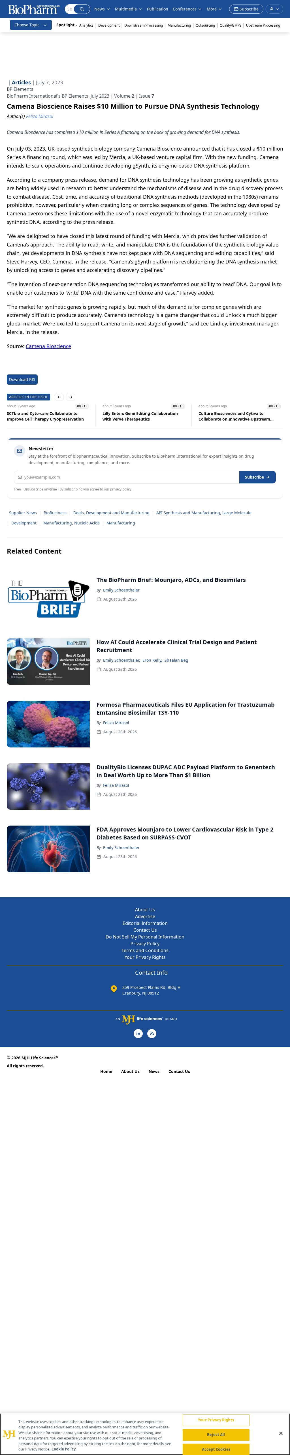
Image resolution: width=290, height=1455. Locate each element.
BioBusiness (55, 512)
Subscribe (254, 477)
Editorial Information (145, 923)
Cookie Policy (64, 1449)
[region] (145, 1434)
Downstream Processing (143, 25)
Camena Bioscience (48, 346)
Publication (157, 9)
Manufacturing (179, 25)
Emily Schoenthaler (121, 590)
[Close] (281, 1433)
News (154, 1071)
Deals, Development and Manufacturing (111, 512)
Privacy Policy (145, 943)
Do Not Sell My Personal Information (145, 937)
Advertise (145, 916)
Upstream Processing (263, 25)
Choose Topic (26, 24)
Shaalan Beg (176, 660)
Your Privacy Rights (145, 957)
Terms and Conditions (145, 950)
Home (106, 1071)
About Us (145, 910)
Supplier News (23, 512)
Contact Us (145, 930)
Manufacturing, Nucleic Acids (71, 523)
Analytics (86, 25)
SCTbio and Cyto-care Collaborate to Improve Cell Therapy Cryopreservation (45, 416)
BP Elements (20, 89)
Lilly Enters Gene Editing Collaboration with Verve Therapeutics (140, 416)
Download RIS (22, 379)
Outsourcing (205, 25)
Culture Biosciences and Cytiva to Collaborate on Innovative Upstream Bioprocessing (234, 416)
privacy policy (120, 489)
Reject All (216, 1434)
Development (109, 25)
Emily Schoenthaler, (121, 660)
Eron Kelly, (152, 660)
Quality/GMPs (230, 25)
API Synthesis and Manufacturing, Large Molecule (203, 512)
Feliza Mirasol (116, 722)
